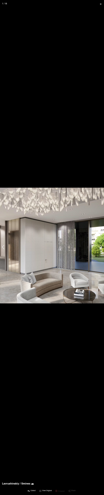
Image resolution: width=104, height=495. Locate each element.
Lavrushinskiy (10, 483)
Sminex (25, 483)
